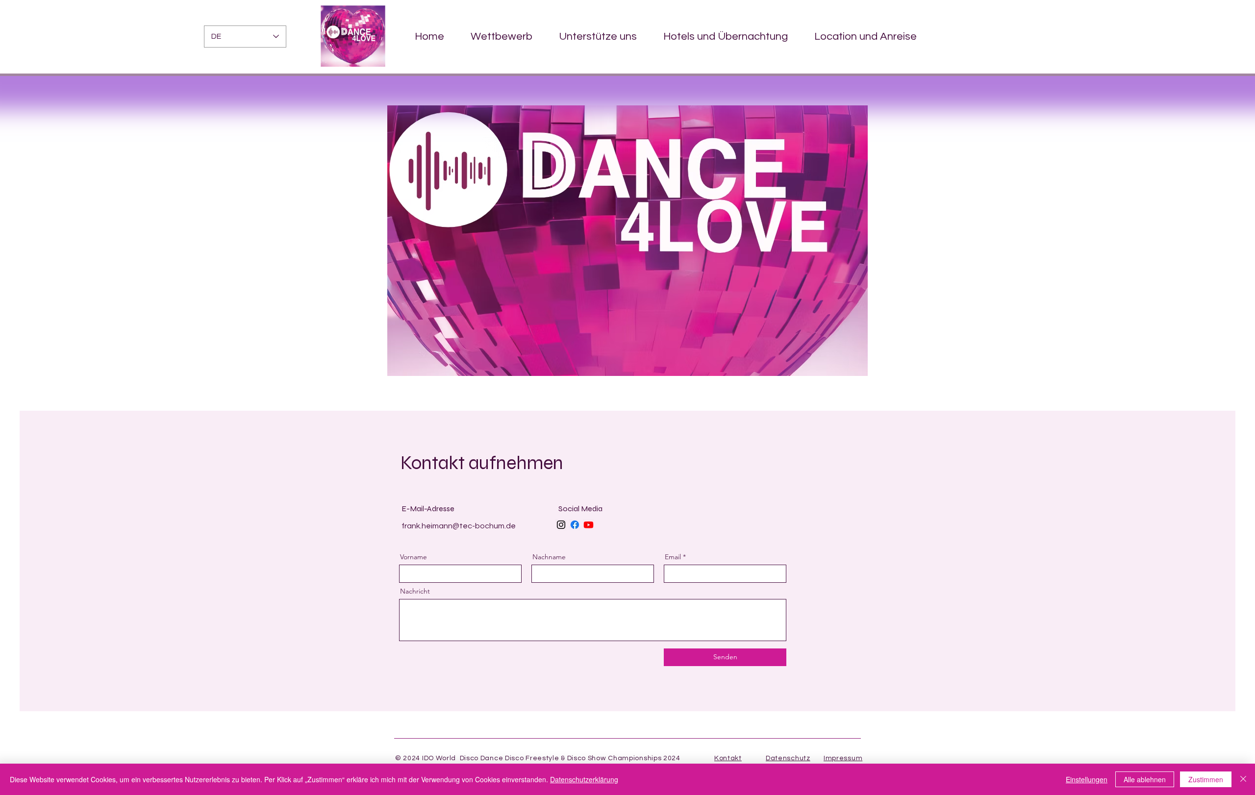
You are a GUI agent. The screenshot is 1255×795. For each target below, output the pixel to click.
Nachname (549, 556)
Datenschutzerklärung (584, 779)
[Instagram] (561, 524)
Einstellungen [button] (1086, 779)
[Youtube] (588, 524)
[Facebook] (574, 524)
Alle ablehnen (1145, 779)
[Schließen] (1243, 779)
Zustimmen (1205, 779)
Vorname (413, 556)
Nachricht (415, 591)
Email (673, 556)
